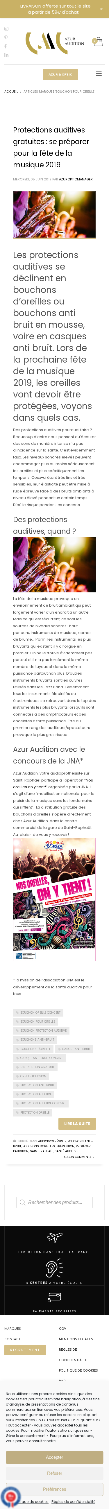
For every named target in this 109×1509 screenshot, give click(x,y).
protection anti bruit (37, 1085)
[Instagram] (10, 28)
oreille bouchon (33, 1076)
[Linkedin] (10, 55)
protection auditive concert (43, 1103)
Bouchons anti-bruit (37, 1039)
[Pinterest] (10, 37)
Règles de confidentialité (73, 1501)
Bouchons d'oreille (35, 1049)
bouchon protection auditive (43, 1030)
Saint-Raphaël (41, 1151)
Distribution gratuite (37, 1067)
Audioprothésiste (52, 1141)
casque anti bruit (76, 1049)
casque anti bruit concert (41, 1058)
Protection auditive (35, 1094)
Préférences (54, 1489)
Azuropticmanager (76, 179)
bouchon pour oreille (37, 1021)
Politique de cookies (31, 1501)
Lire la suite (77, 1123)
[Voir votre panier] (98, 42)
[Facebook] (10, 46)
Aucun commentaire (80, 1157)
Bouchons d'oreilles (39, 1146)
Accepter (54, 1457)
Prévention (65, 1146)
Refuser (54, 1473)
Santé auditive (66, 1151)
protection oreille (34, 1112)
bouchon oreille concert (40, 1012)
